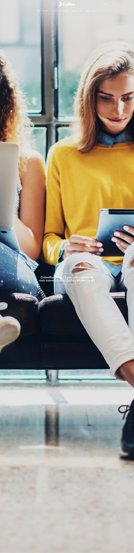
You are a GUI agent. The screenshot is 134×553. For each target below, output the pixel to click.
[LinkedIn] (104, 4)
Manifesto (74, 10)
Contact (94, 10)
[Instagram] (106, 4)
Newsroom (66, 10)
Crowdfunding (67, 273)
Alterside (54, 10)
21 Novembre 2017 (62, 284)
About (39, 10)
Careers (87, 10)
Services (45, 10)
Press (81, 10)
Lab (60, 10)
